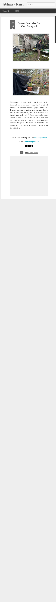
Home (16, 10)
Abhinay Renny (40, 137)
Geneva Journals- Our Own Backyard (29, 25)
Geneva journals (32, 141)
